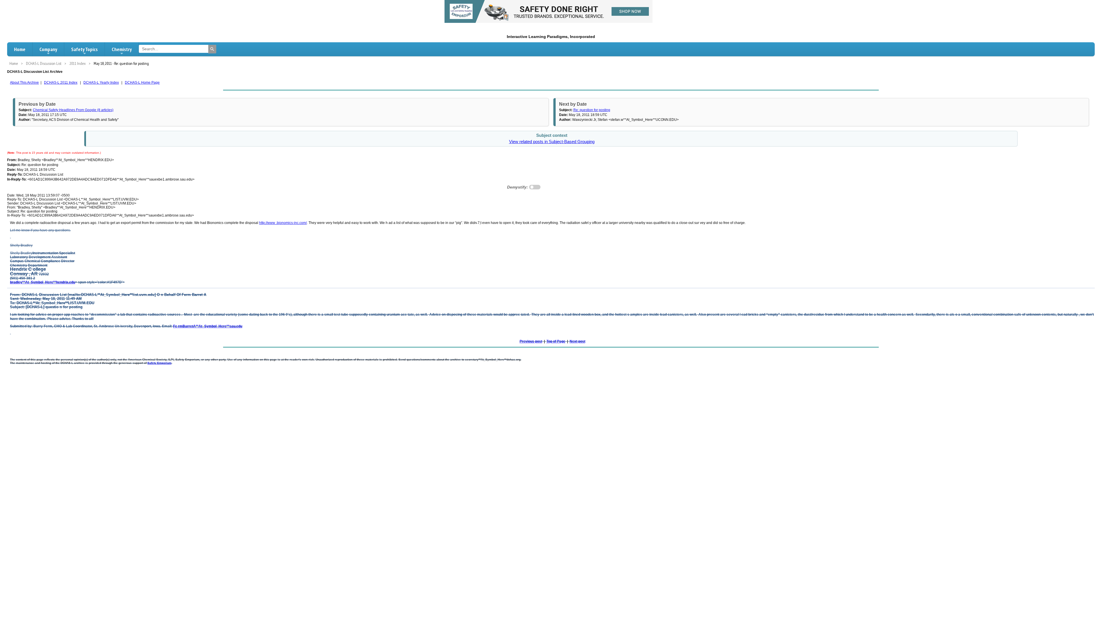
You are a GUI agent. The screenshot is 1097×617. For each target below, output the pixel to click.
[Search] (212, 49)
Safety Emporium (159, 362)
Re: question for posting (591, 110)
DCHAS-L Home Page (142, 83)
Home (19, 49)
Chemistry (122, 49)
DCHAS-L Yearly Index (101, 83)
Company (48, 49)
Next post (577, 341)
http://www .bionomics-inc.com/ (283, 223)
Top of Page (556, 341)
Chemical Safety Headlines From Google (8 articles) (73, 110)
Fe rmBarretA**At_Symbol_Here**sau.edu (207, 326)
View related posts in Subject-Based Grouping (551, 141)
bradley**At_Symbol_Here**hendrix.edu (42, 282)
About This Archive (24, 83)
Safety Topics (84, 49)
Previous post (531, 341)
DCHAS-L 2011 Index (60, 83)
